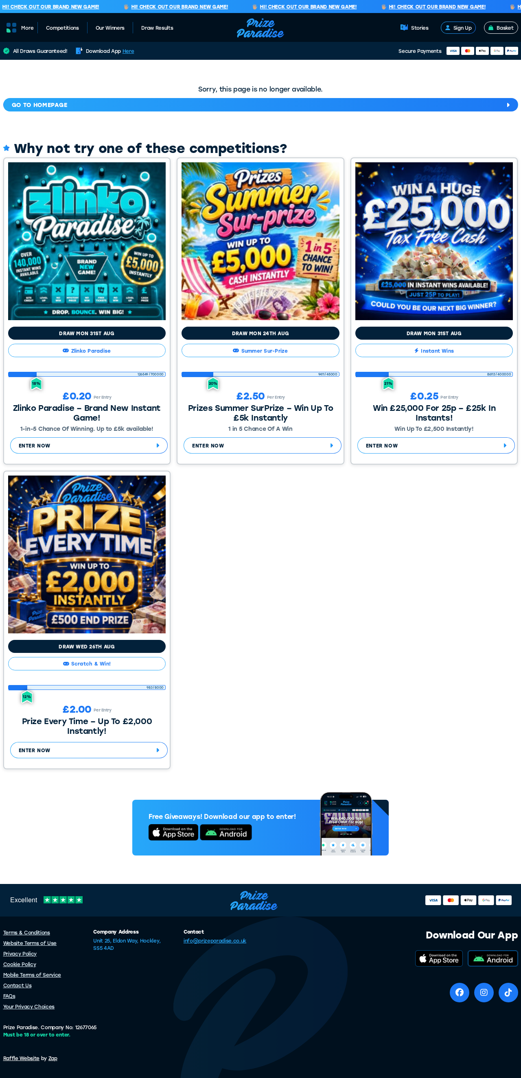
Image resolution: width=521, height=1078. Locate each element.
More (27, 27)
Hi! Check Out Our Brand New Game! (170, 7)
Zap (52, 1058)
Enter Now (34, 445)
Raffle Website (21, 1058)
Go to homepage (40, 105)
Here (128, 51)
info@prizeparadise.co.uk (215, 940)
